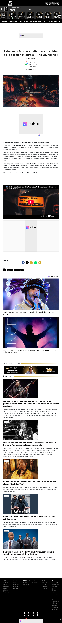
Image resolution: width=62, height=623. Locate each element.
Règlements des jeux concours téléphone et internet (55, 605)
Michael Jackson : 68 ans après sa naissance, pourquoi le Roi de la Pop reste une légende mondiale (29, 444)
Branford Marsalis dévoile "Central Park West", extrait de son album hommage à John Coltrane (29, 553)
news (5, 270)
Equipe (5, 584)
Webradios (13, 21)
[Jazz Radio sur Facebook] (24, 614)
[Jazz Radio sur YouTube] (33, 614)
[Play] (2, 9)
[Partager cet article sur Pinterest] (31, 263)
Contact (5, 582)
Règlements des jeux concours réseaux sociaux (55, 588)
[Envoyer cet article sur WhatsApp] (35, 263)
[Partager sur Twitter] (27, 263)
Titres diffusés (36, 21)
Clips (14, 582)
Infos (45, 21)
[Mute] (30, 9)
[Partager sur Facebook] (23, 263)
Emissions (6, 586)
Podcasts (53, 21)
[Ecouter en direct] (50, 3)
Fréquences (23, 21)
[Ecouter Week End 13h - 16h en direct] (31, 370)
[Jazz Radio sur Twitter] (28, 614)
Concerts (15, 584)
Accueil (4, 21)
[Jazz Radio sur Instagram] (37, 614)
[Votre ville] (46, 3)
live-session (10, 270)
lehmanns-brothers (18, 270)
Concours (35, 582)
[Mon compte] (57, 3)
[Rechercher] (54, 3)
